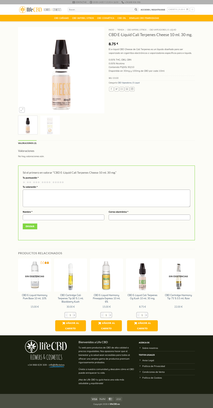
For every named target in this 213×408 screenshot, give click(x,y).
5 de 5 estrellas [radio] (57, 182)
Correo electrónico (118, 212)
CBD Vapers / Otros (83, 18)
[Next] (99, 70)
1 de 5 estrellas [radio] (23, 182)
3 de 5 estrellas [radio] (36, 182)
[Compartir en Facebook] (111, 89)
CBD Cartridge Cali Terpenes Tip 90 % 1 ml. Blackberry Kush (70, 298)
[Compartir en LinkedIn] (132, 89)
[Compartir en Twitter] (116, 89)
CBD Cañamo (61, 18)
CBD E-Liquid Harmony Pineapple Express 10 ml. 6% (106, 298)
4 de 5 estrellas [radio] (46, 182)
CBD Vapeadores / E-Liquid (162, 29)
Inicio (111, 29)
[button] (153, 9)
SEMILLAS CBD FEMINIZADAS (144, 18)
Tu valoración (30, 187)
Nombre (27, 212)
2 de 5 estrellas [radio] (28, 182)
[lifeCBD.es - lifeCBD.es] (40, 9)
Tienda (120, 29)
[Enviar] (135, 9)
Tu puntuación (31, 178)
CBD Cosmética (105, 18)
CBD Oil (122, 18)
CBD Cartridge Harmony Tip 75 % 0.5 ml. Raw (178, 297)
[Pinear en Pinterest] (127, 89)
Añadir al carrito (72, 326)
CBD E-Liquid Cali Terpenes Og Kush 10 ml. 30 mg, (142, 297)
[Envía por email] (121, 89)
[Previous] (23, 70)
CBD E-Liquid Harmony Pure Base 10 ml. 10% (34, 297)
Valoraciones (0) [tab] (27, 143)
